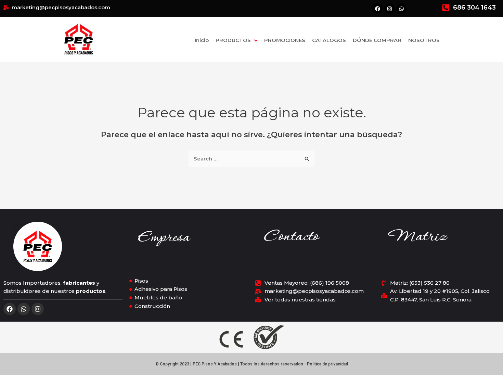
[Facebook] (9, 309)
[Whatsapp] (23, 309)
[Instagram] (37, 309)
